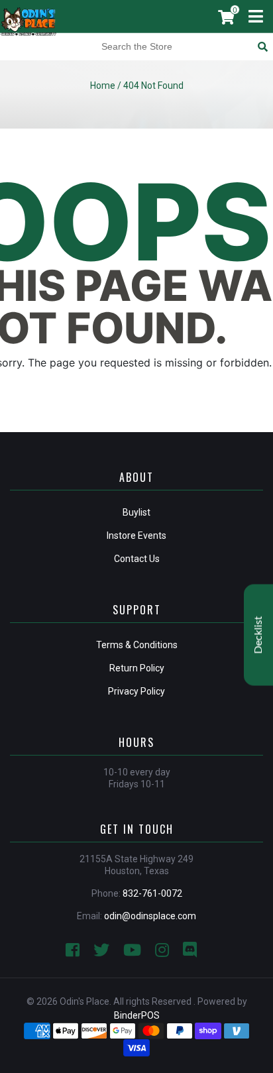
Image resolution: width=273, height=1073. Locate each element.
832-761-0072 (152, 893)
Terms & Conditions (137, 645)
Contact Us (137, 558)
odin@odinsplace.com (150, 916)
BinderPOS (137, 1015)
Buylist (136, 512)
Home (102, 85)
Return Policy (136, 668)
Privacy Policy (136, 691)
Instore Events (136, 535)
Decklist (258, 634)
